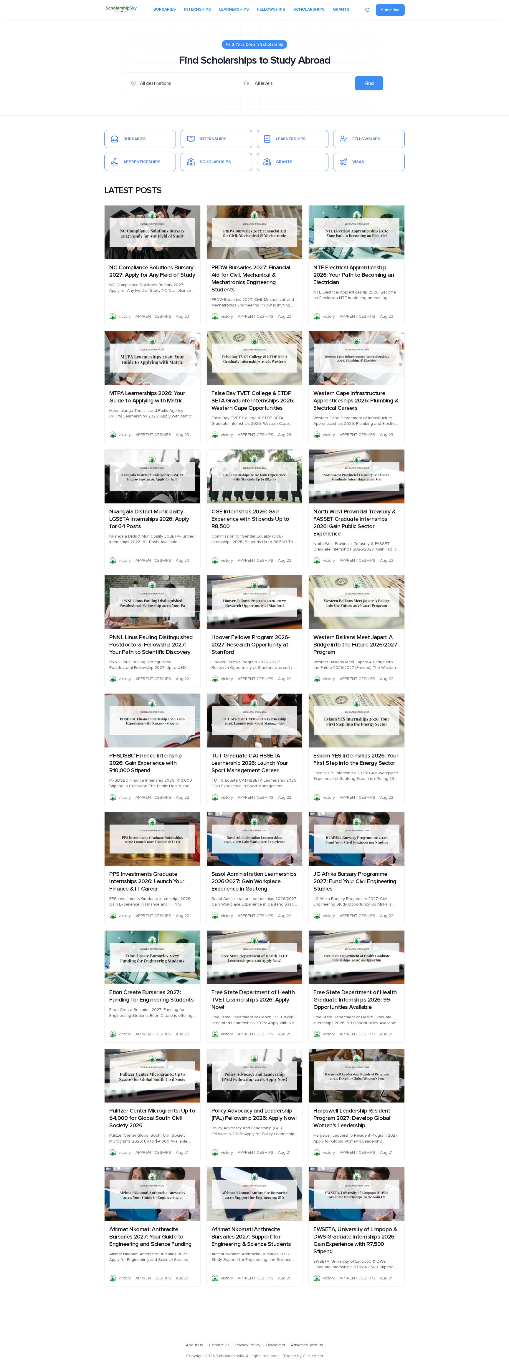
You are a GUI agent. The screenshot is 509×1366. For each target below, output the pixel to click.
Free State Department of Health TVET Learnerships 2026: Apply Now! (253, 999)
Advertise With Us (307, 1345)
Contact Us (219, 1345)
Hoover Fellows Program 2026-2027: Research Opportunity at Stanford (250, 644)
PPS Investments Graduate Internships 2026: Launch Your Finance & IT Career (146, 881)
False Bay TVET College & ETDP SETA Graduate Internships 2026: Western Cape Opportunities (253, 400)
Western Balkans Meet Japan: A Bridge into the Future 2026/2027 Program (355, 644)
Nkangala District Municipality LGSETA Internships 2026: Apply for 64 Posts (149, 519)
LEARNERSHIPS (234, 9)
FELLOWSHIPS (271, 9)
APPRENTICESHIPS (153, 316)
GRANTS (341, 9)
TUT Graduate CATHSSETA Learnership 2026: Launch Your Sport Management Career (249, 763)
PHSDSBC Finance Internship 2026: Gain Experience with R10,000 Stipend (145, 763)
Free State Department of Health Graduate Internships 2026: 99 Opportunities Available (355, 999)
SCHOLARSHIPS (309, 9)
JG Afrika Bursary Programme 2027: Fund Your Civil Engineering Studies (354, 881)
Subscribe (390, 10)
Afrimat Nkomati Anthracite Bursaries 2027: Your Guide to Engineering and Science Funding (150, 1236)
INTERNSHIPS (197, 9)
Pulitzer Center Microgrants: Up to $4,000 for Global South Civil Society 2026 (152, 1118)
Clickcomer (313, 1356)
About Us (194, 1345)
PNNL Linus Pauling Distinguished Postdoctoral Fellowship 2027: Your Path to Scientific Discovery (151, 644)
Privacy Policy (247, 1345)
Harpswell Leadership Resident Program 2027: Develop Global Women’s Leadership (351, 1118)
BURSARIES (164, 9)
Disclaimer (275, 1345)
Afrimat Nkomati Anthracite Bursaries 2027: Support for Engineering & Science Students (251, 1236)
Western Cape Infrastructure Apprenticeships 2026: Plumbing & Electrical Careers (355, 400)
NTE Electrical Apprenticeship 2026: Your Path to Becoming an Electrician (353, 275)
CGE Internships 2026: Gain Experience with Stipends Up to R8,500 (250, 519)
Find (369, 83)
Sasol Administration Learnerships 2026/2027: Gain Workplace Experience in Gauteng (254, 881)
